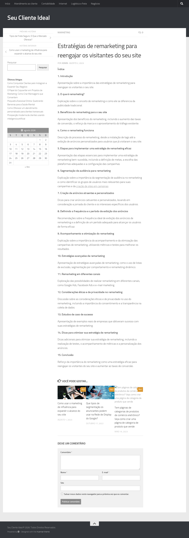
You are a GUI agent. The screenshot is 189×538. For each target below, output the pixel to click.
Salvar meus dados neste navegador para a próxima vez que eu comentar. (96, 494)
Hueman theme (43, 532)
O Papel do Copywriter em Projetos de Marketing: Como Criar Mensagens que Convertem (25, 94)
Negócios (95, 3)
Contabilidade (48, 3)
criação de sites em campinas (92, 186)
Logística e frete (79, 3)
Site (62, 483)
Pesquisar (12, 62)
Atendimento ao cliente (25, 3)
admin (65, 63)
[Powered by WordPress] (18, 532)
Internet (63, 3)
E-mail (105, 472)
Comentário (66, 452)
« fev (27, 167)
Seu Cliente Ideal (28, 17)
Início (7, 3)
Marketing (64, 32)
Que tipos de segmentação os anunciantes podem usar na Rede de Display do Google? (98, 411)
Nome (64, 472)
